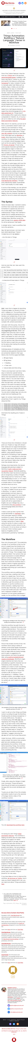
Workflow (19, 135)
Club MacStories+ (6, 943)
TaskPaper (18, 513)
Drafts (3, 137)
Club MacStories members (9, 180)
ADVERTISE (13, 1019)
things (17, 903)
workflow (24, 904)
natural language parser (8, 77)
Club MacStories (15, 915)
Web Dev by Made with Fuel (8, 1028)
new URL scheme (6, 133)
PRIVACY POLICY (21, 1019)
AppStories (10, 997)
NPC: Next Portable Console (14, 1000)
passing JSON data (19, 220)
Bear (22, 521)
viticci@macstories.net (16, 1012)
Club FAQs (20, 929)
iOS (14, 903)
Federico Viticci (12, 987)
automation (9, 903)
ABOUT (4, 1019)
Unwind (18, 998)
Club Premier (4, 954)
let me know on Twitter (15, 878)
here (2, 884)
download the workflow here (15, 825)
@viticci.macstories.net (16, 1008)
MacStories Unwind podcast (11, 939)
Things (10, 75)
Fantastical (4, 83)
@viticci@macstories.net (17, 1005)
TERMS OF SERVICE (14, 1020)
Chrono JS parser (9, 145)
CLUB (2, 16)
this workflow (17, 504)
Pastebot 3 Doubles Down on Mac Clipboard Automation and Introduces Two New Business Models (19, 23)
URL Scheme (22, 903)
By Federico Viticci (14, 45)
